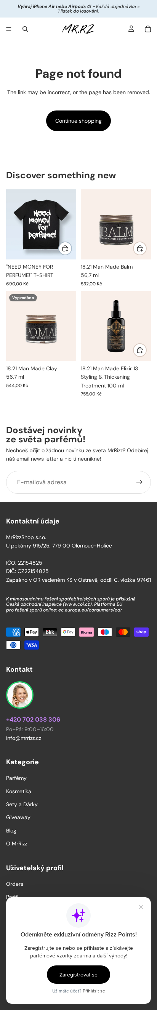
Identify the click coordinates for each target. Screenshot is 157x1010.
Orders (14, 883)
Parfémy (16, 778)
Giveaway (18, 817)
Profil (12, 896)
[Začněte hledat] (25, 29)
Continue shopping (78, 120)
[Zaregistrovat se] (139, 482)
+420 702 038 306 (33, 719)
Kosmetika (18, 791)
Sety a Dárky (22, 804)
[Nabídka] (9, 29)
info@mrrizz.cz (23, 738)
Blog (11, 830)
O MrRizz (16, 843)
